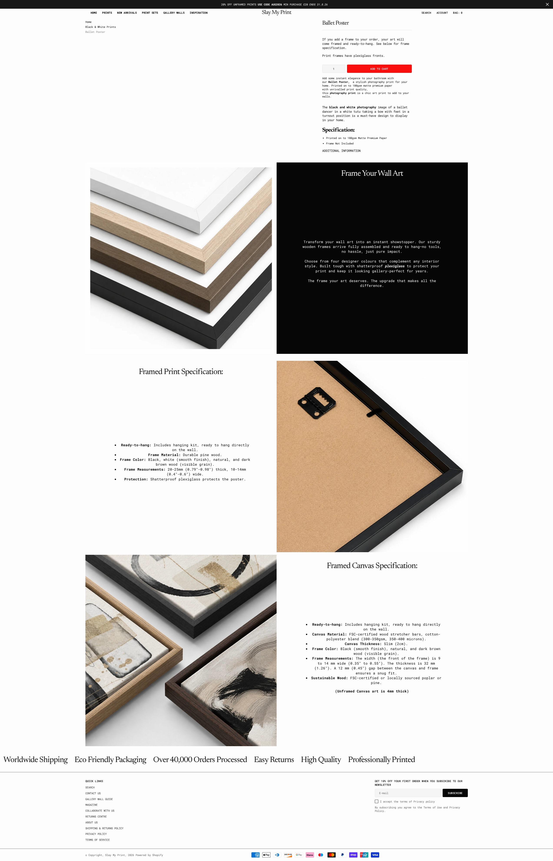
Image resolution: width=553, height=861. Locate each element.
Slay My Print (115, 855)
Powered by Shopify (149, 855)
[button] (442, 13)
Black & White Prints (100, 26)
